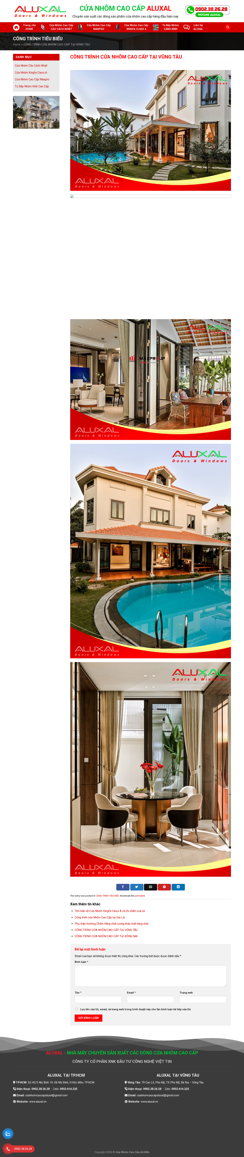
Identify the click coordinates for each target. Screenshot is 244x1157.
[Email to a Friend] (150, 887)
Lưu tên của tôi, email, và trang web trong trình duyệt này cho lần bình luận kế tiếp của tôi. (135, 1009)
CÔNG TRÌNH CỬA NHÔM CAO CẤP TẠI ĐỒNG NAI (106, 936)
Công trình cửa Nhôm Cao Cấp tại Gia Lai (100, 917)
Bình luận (81, 962)
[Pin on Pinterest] (164, 887)
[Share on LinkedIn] (178, 887)
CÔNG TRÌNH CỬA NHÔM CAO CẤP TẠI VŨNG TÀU (106, 930)
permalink (140, 895)
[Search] (228, 27)
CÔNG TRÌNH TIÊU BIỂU (107, 895)
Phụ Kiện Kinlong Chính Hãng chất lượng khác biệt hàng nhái (111, 923)
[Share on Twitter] (136, 887)
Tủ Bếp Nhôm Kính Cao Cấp (32, 86)
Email (131, 992)
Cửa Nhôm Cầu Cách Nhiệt (31, 65)
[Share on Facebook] (123, 887)
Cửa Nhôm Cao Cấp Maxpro (32, 79)
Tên (78, 992)
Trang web (186, 992)
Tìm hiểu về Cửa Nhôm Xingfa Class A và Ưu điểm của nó (110, 911)
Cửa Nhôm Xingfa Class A (31, 72)
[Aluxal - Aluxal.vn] (40, 11)
